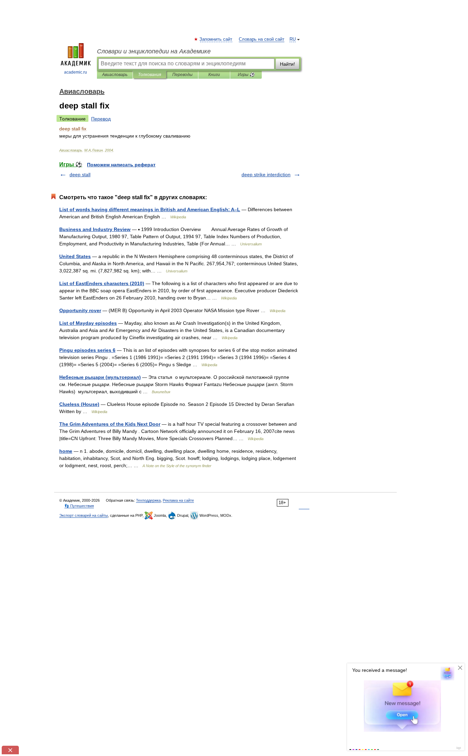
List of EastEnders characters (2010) (101, 283)
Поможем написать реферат (121, 164)
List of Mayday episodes (88, 323)
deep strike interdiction (266, 174)
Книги (214, 74)
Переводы (182, 74)
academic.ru (75, 72)
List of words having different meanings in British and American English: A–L (149, 209)
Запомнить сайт (216, 39)
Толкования (149, 74)
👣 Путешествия (79, 506)
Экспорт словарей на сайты (83, 515)
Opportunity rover (80, 310)
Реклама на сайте (178, 500)
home (65, 451)
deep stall (80, 174)
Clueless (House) (79, 404)
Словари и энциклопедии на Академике (154, 51)
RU (293, 39)
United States (75, 256)
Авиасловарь (114, 74)
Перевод (101, 118)
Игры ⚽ (246, 74)
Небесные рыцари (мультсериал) (100, 377)
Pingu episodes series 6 (87, 350)
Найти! (287, 64)
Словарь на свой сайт (261, 39)
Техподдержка (148, 500)
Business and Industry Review (95, 229)
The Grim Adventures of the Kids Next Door (109, 424)
